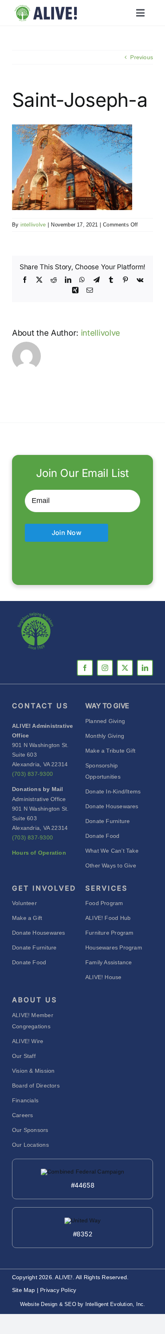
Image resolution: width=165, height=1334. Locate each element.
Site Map (24, 1290)
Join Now (66, 533)
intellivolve (33, 225)
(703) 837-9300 (32, 774)
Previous (141, 57)
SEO (70, 1304)
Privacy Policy (58, 1290)
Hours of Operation (39, 852)
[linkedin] (145, 668)
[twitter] (125, 668)
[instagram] (105, 668)
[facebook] (85, 668)
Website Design (39, 1304)
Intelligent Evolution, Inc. (115, 1304)
